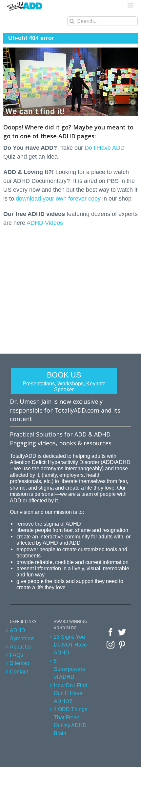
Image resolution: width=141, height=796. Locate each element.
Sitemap (19, 663)
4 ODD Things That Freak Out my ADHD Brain (70, 721)
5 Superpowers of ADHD (69, 669)
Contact (19, 671)
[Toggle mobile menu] (131, 5)
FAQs (16, 655)
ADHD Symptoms (22, 634)
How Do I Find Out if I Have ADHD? (70, 693)
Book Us (64, 381)
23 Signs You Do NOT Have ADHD (70, 645)
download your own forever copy (58, 198)
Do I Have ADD (105, 148)
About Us (20, 647)
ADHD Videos (45, 223)
